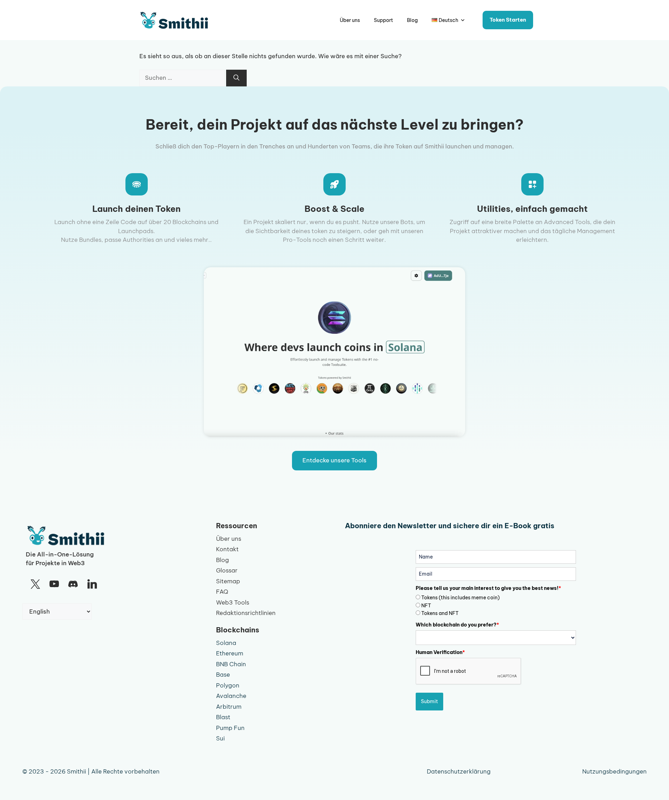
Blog (412, 20)
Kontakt (227, 549)
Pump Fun (230, 728)
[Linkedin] (92, 584)
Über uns (350, 20)
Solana (226, 643)
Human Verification (440, 652)
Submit (429, 701)
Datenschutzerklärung (459, 771)
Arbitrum (228, 706)
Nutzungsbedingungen (614, 771)
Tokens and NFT (440, 613)
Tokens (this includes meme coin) (460, 597)
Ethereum (229, 653)
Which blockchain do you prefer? (457, 625)
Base (223, 674)
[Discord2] (73, 584)
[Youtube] (54, 584)
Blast (223, 717)
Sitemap (228, 581)
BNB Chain (231, 664)
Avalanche (231, 696)
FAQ (222, 591)
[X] (35, 584)
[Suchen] (236, 78)
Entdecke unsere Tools (334, 460)
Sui (220, 738)
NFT (426, 605)
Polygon (227, 685)
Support (383, 20)
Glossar (227, 570)
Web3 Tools (232, 602)
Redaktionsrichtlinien (246, 613)
